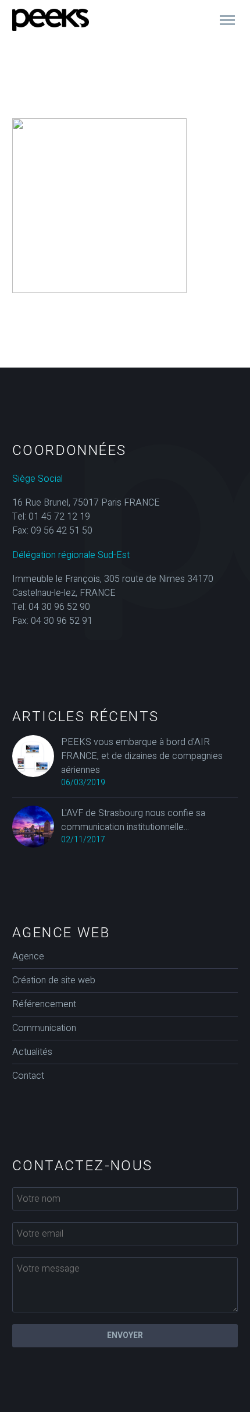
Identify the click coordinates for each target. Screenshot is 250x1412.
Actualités (32, 1052)
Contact (28, 1076)
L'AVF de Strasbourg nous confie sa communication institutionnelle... (133, 820)
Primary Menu (227, 20)
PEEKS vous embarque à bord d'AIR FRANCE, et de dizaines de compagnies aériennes (142, 756)
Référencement (44, 1004)
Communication (44, 1028)
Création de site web (53, 980)
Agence (28, 956)
